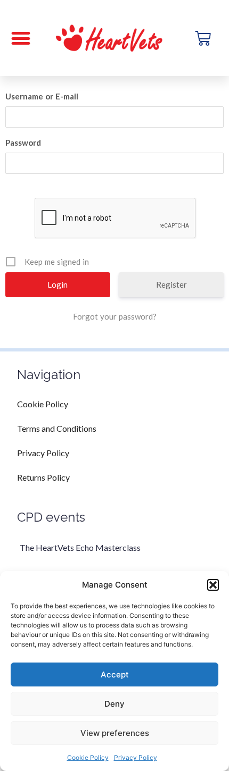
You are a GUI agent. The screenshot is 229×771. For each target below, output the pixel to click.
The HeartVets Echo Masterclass (80, 547)
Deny (114, 704)
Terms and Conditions (56, 428)
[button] (213, 585)
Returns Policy (43, 477)
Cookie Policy (88, 757)
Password (23, 142)
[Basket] (203, 38)
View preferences (114, 733)
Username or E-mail (41, 96)
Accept (115, 674)
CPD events (51, 517)
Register (171, 284)
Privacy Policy (135, 757)
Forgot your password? (115, 316)
